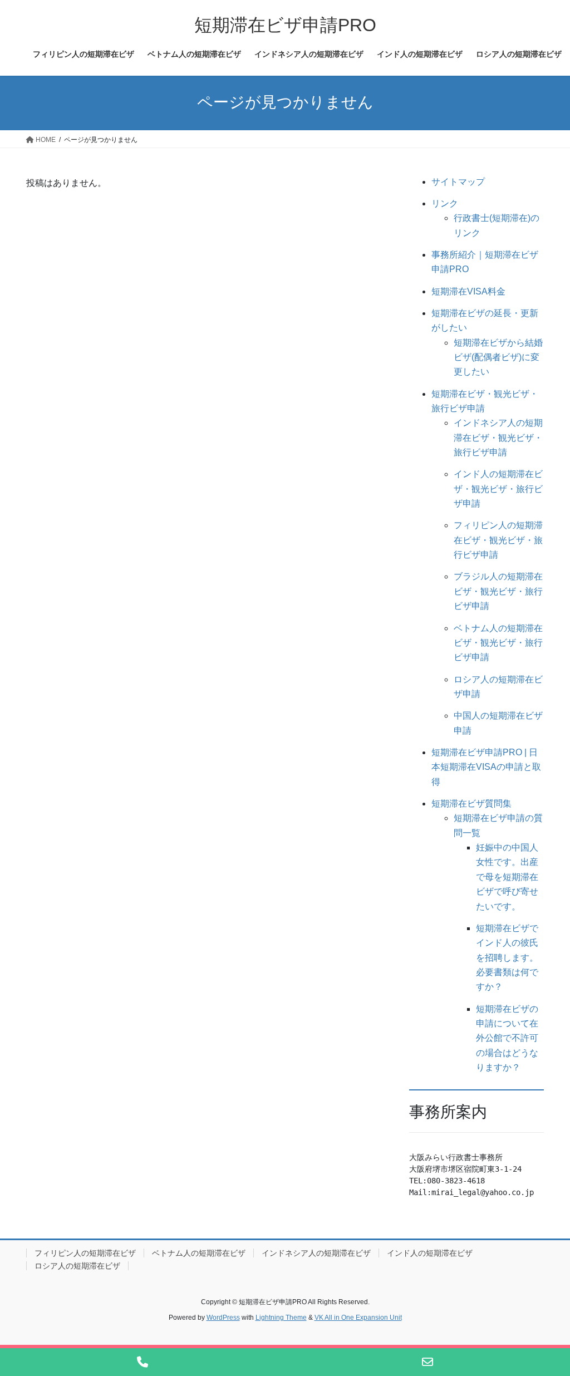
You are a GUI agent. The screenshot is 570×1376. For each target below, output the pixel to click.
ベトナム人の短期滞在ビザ (198, 1253)
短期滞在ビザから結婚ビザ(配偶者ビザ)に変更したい (498, 357)
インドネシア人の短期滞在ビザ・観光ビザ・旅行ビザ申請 (498, 437)
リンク (444, 203)
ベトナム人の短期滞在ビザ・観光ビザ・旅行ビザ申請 (498, 642)
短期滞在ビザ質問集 (471, 803)
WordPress (223, 1317)
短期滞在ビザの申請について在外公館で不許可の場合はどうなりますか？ (507, 1038)
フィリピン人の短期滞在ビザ (85, 1253)
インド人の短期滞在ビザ (430, 1253)
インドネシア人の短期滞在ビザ (316, 1253)
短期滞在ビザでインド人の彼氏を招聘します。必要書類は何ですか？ (507, 957)
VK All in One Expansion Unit (358, 1317)
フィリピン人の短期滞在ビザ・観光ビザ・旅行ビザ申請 (498, 539)
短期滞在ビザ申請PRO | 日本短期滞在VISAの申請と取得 (486, 767)
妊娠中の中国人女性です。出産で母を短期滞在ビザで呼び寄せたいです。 (507, 877)
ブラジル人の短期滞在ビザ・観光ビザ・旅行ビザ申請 (498, 591)
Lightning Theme (281, 1317)
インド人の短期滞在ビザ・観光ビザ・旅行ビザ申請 (498, 488)
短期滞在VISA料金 (468, 291)
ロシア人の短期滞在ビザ (77, 1265)
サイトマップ (458, 181)
